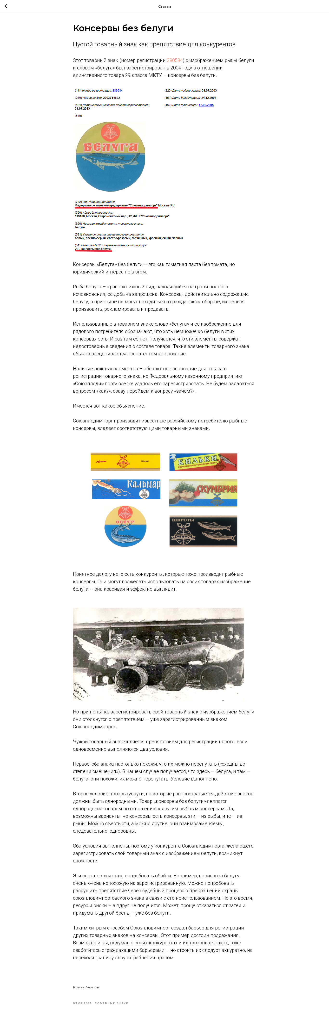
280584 (175, 60)
